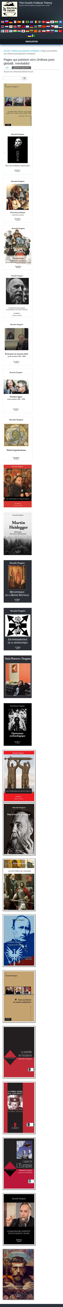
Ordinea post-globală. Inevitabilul (25, 51)
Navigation (32, 41)
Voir (7, 68)
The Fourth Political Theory (35, 3)
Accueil (7, 51)
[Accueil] (9, 17)
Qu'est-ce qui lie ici (22, 68)
